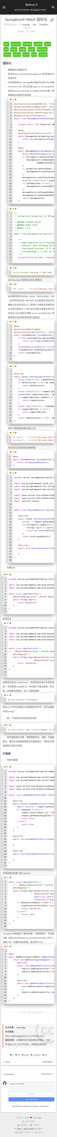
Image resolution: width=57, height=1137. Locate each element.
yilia (6, 49)
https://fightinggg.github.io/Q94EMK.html (24, 1036)
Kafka (7, 1062)
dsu (45, 1055)
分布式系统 (47, 1062)
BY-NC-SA (15, 1044)
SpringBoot (36, 1055)
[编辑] (52, 20)
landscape (42, 49)
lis (13, 1055)
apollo (31, 49)
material (43, 55)
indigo (22, 49)
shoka (14, 49)
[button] (4, 7)
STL (18, 1055)
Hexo (19, 1129)
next (6, 44)
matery (17, 55)
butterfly (27, 44)
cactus (7, 55)
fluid (34, 55)
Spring (26, 1055)
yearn (47, 44)
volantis (38, 44)
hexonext (16, 44)
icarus (26, 55)
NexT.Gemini (29, 1129)
